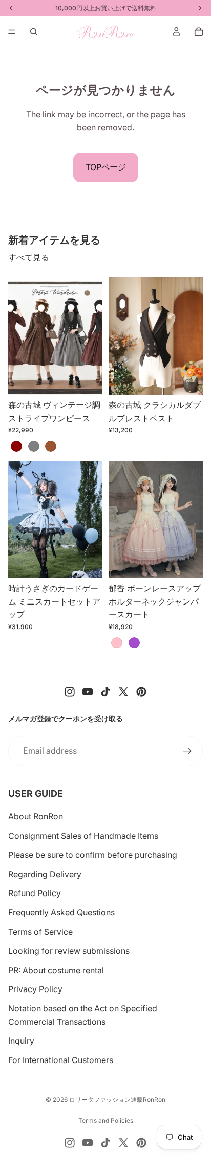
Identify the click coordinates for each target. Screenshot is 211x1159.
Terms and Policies (105, 1120)
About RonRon (35, 816)
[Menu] (12, 31)
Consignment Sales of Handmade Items (83, 836)
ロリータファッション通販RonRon (117, 1099)
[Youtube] (87, 692)
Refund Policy (34, 893)
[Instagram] (70, 692)
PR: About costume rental (56, 970)
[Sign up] (187, 751)
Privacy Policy (35, 989)
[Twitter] (123, 692)
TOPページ (106, 167)
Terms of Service (40, 932)
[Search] (34, 31)
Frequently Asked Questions (61, 912)
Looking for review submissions (69, 951)
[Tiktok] (105, 692)
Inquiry (21, 1040)
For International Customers (60, 1060)
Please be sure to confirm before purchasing (92, 855)
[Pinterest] (141, 692)
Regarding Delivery (44, 874)
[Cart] (198, 31)
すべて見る (28, 257)
